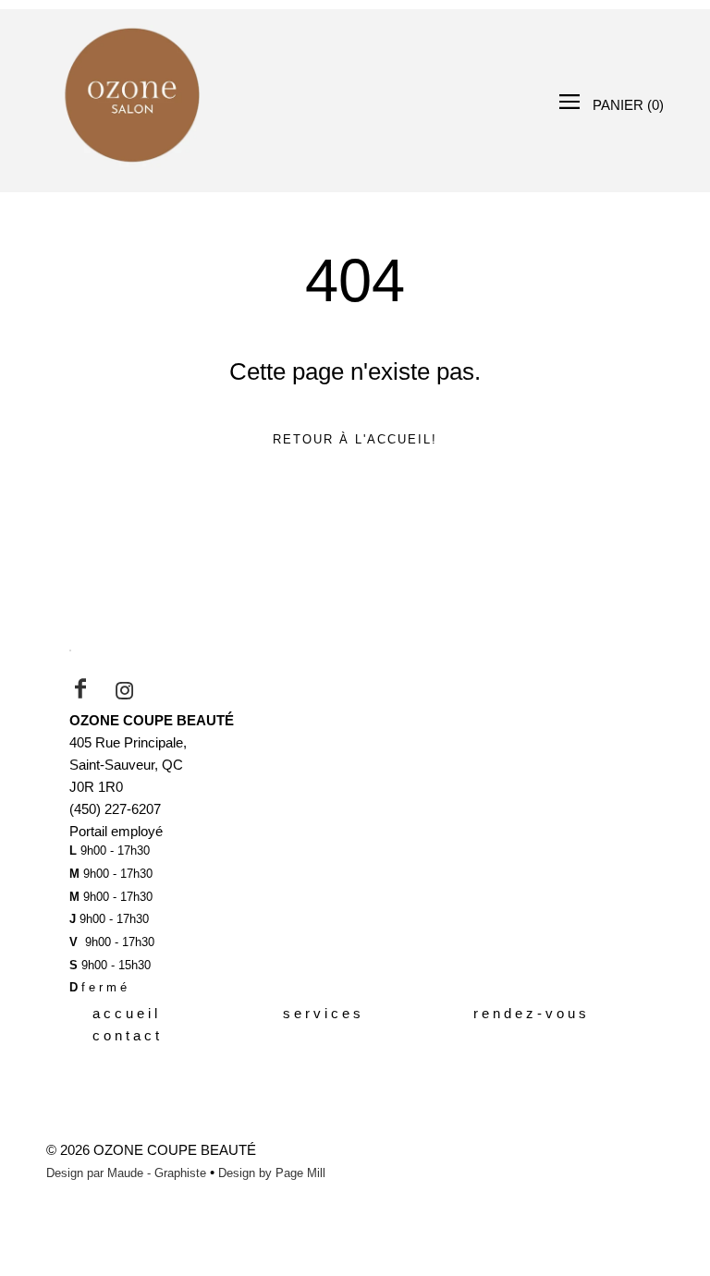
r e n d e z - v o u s (529, 1013)
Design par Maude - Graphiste (126, 1173)
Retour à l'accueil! (355, 439)
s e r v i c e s (322, 1013)
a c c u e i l (124, 1013)
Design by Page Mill (271, 1173)
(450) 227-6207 (115, 809)
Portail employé (116, 831)
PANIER (628, 105)
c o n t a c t (125, 1035)
